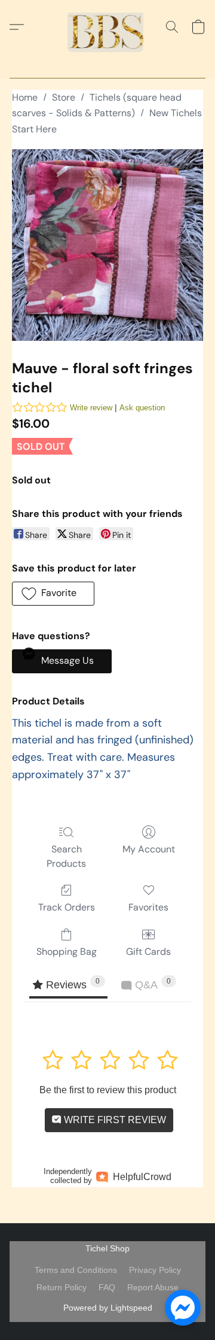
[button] (107, 27)
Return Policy (61, 1287)
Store (63, 97)
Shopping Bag (66, 951)
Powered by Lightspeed (107, 1307)
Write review (91, 407)
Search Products (66, 856)
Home (25, 97)
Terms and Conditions (76, 1270)
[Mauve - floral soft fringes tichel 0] (107, 245)
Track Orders (66, 907)
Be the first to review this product (107, 1090)
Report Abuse (153, 1287)
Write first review (114, 1120)
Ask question (142, 407)
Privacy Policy (155, 1270)
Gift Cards (148, 951)
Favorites (148, 907)
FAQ (107, 1287)
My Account (148, 849)
